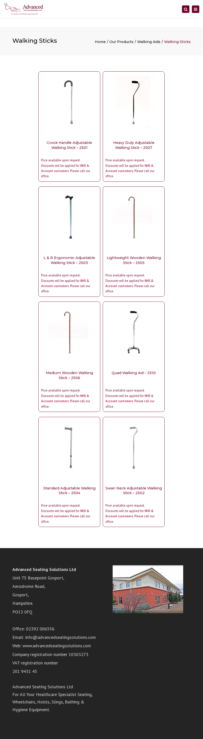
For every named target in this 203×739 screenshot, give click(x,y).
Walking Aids (148, 42)
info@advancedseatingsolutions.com (60, 637)
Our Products (121, 42)
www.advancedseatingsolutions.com (57, 646)
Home (100, 42)
